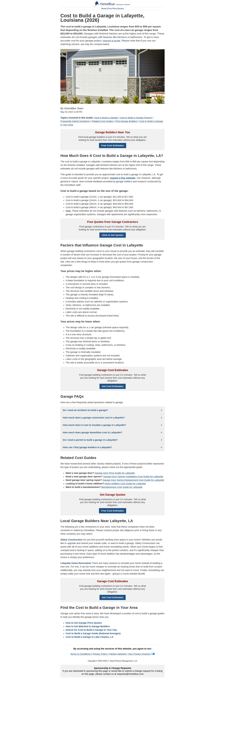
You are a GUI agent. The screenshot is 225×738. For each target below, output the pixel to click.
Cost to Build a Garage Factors (136, 117)
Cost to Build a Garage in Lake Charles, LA (89, 637)
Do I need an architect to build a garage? (85, 410)
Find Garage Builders (126, 121)
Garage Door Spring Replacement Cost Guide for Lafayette (133, 480)
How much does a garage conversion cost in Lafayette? (94, 417)
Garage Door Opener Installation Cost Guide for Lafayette (133, 476)
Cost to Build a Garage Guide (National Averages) (93, 633)
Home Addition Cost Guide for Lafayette (125, 483)
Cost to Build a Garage (106, 117)
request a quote (111, 40)
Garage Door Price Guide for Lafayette (115, 473)
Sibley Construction (71, 539)
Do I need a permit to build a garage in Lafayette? (90, 440)
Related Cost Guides (102, 121)
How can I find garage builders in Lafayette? (87, 447)
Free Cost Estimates (112, 145)
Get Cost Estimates (112, 386)
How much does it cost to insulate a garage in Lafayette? (94, 425)
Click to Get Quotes (112, 235)
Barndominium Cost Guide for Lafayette (121, 487)
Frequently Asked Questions (75, 121)
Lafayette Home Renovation (75, 563)
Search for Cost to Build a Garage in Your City (91, 630)
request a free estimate (122, 178)
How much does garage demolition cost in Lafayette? (92, 432)
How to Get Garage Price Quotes (84, 623)
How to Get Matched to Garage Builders (88, 626)
